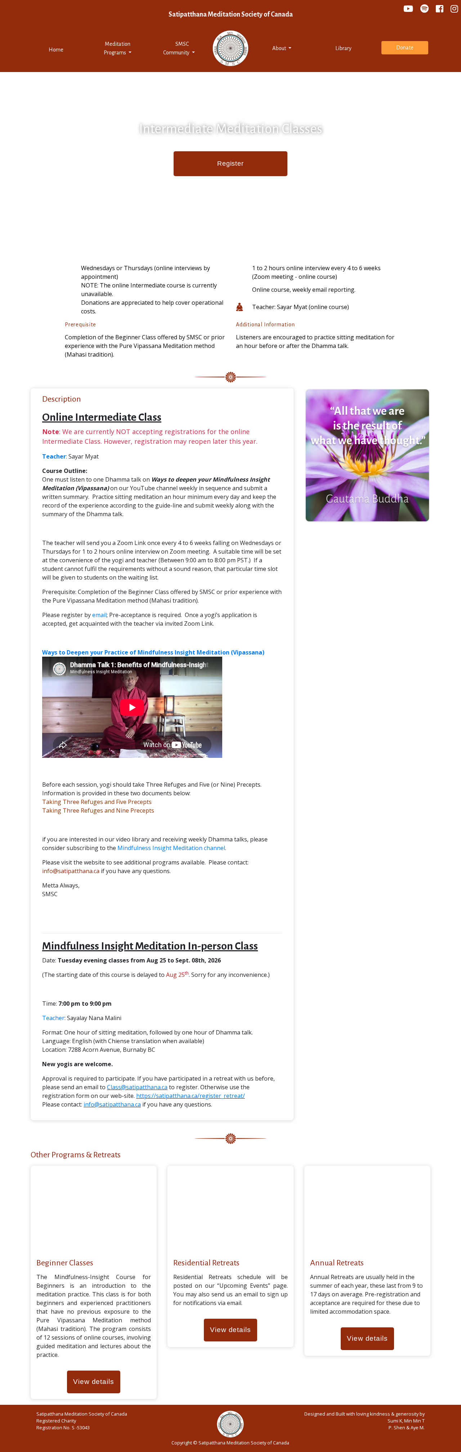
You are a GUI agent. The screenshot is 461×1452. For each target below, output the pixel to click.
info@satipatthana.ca (70, 871)
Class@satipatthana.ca (137, 1087)
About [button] (279, 48)
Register (230, 163)
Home (65, 49)
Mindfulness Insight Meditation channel (171, 848)
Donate (404, 47)
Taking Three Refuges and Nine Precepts (98, 810)
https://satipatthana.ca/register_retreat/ (190, 1096)
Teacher (53, 1018)
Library (343, 48)
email (99, 615)
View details (94, 1381)
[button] (117, 48)
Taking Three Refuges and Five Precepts (97, 802)
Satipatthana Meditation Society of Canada (231, 14)
